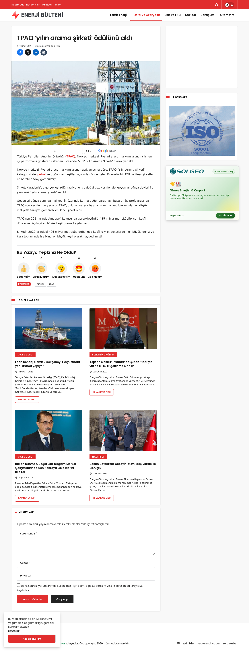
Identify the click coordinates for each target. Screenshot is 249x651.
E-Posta (26, 575)
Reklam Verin (33, 4)
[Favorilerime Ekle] (55, 151)
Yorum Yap (26, 512)
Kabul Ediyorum (32, 638)
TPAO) (70, 156)
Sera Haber (230, 643)
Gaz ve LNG (172, 15)
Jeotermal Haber (208, 643)
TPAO (51, 284)
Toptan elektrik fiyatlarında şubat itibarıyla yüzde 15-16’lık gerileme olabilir (121, 364)
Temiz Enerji (118, 15)
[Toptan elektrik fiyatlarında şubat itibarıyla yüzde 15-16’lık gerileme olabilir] (123, 328)
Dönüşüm (207, 15)
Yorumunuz (28, 533)
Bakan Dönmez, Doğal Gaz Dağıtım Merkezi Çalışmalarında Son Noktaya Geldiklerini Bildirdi (46, 468)
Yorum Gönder (32, 599)
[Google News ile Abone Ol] (107, 151)
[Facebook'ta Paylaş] (20, 52)
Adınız (25, 563)
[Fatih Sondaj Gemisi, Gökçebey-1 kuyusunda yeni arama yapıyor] (48, 328)
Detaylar (14, 631)
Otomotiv (227, 15)
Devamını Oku (27, 399)
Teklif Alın (225, 215)
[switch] (229, 4)
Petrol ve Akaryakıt (146, 15)
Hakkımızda (17, 4)
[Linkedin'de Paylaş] (36, 52)
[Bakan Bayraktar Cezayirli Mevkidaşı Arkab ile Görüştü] (123, 430)
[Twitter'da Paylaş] (28, 52)
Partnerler (47, 4)
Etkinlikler (188, 643)
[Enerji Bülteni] (37, 15)
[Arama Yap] (216, 5)
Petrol (40, 284)
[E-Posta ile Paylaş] (43, 52)
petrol (41, 174)
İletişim (57, 4)
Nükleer (190, 15)
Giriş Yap (62, 599)
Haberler (98, 456)
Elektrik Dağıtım (103, 354)
